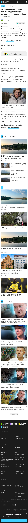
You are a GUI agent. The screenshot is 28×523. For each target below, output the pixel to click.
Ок (14, 520)
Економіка (4, 452)
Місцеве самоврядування (19, 463)
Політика (3, 469)
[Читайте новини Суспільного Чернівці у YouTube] (7, 505)
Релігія (16, 469)
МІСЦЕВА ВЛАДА (19, 438)
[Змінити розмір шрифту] (26, 23)
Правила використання (19, 486)
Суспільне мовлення (7, 485)
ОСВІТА (2, 441)
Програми (3, 492)
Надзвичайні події (20, 454)
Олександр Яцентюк (9, 20)
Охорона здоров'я (20, 457)
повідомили (10, 40)
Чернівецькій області (10, 29)
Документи (18, 489)
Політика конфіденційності (6, 489)
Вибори (3, 454)
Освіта (16, 452)
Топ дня (8, 6)
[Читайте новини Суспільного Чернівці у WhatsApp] (15, 505)
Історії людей (18, 466)
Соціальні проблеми (20, 471)
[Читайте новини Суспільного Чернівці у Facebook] (2, 505)
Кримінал (3, 450)
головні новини (13, 127)
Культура (17, 450)
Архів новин (18, 483)
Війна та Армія (19, 473)
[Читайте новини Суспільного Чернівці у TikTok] (18, 505)
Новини (3, 435)
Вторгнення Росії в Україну (20, 435)
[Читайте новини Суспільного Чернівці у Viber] (13, 505)
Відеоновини (4, 476)
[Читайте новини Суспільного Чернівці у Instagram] (4, 505)
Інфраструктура (19, 459)
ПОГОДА (2, 6)
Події (2, 447)
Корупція (17, 447)
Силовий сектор (5, 466)
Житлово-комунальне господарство (7, 460)
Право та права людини (5, 463)
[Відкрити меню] (27, 2)
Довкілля (14, 6)
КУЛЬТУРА (3, 438)
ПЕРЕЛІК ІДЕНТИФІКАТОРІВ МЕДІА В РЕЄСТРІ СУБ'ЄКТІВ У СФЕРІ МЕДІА (21, 494)
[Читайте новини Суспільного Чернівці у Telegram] (10, 505)
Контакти (3, 483)
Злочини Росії (5, 471)
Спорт (2, 473)
